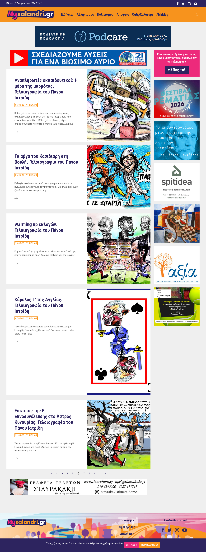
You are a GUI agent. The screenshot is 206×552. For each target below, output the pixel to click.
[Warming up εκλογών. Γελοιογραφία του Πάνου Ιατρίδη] (16, 263)
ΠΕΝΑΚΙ (33, 105)
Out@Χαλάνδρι (142, 14)
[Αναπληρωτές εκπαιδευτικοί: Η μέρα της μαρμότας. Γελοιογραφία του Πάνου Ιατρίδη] (16, 132)
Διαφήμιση (127, 534)
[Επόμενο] (100, 473)
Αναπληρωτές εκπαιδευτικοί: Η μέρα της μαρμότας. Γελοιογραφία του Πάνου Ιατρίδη (46, 88)
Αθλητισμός (85, 14)
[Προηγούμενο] (57, 473)
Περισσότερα (149, 544)
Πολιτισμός (105, 14)
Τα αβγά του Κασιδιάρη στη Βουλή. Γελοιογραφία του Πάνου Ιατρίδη (46, 162)
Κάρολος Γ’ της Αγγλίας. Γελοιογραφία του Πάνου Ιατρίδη (38, 305)
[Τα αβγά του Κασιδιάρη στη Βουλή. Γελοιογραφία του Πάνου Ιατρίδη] (16, 198)
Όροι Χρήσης (127, 527)
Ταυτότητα (127, 520)
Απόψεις (123, 14)
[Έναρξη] (51, 473)
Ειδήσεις (67, 14)
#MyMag (162, 14)
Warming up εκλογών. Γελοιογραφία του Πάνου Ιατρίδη (38, 230)
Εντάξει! (131, 544)
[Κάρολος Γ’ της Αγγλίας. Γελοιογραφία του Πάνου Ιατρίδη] (16, 342)
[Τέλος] (105, 473)
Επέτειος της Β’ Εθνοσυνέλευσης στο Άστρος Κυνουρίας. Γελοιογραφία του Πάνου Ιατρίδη (43, 419)
